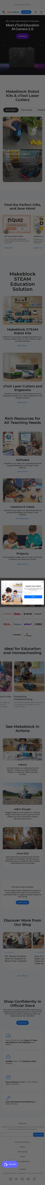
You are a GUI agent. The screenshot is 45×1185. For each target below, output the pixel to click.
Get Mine (33, 596)
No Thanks (33, 599)
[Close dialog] (43, 582)
